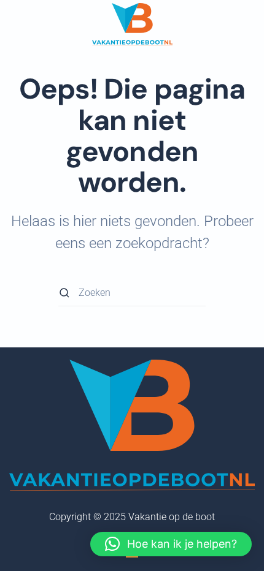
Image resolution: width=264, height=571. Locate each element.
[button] (171, 544)
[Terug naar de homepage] (132, 24)
